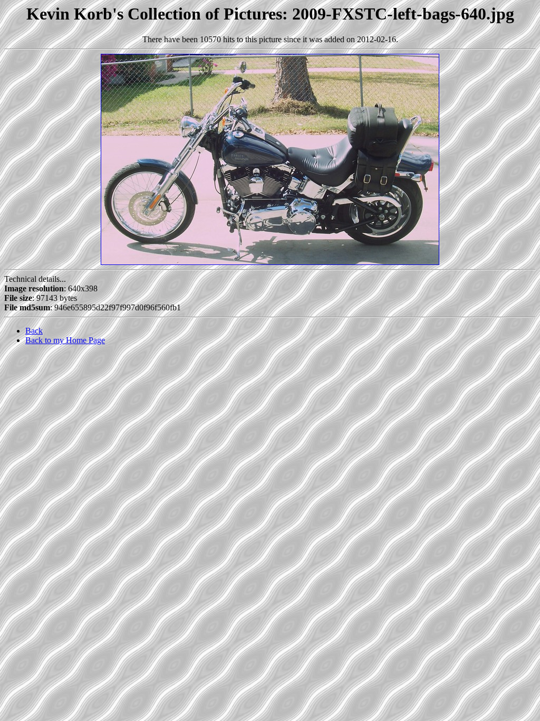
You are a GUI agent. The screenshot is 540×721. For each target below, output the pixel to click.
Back (34, 330)
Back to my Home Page (65, 340)
